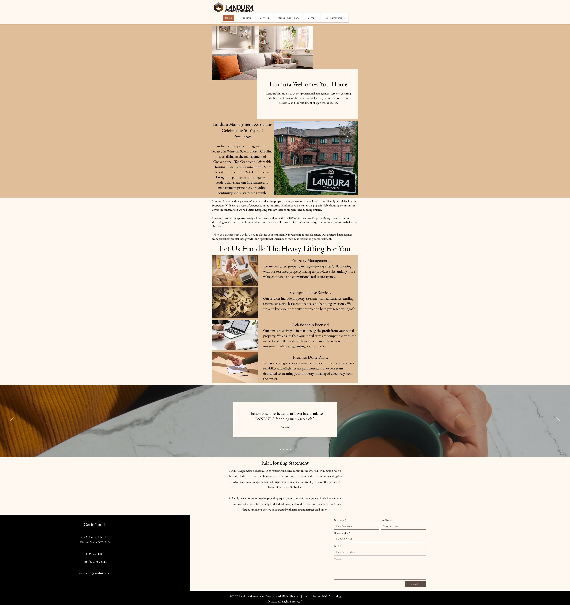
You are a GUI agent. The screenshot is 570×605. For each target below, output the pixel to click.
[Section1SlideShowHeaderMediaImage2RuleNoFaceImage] (283, 449)
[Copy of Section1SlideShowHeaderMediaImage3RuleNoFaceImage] (287, 449)
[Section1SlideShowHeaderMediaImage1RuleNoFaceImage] (279, 449)
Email (336, 546)
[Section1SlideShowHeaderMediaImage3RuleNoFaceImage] (290, 449)
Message (338, 559)
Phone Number (341, 533)
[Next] (558, 421)
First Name (339, 520)
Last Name (386, 520)
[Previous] (12, 421)
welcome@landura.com (95, 572)
